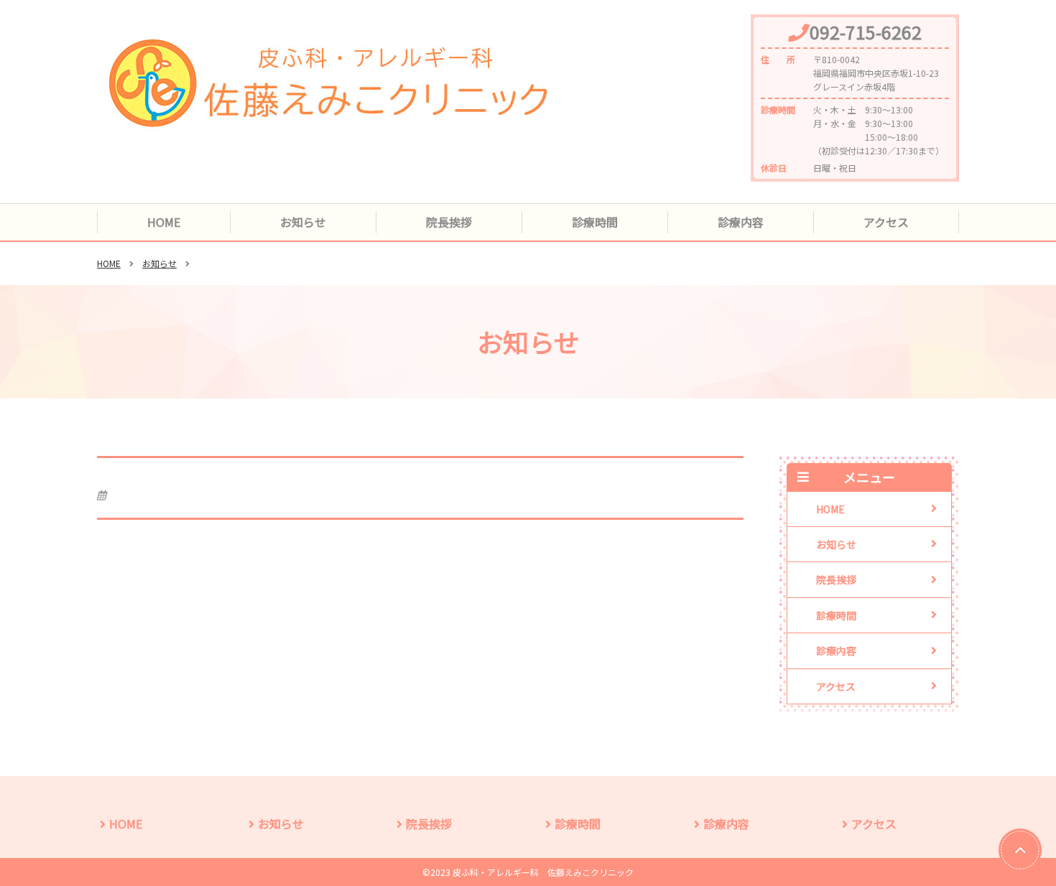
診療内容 (741, 221)
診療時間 (595, 221)
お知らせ (303, 221)
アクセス (886, 221)
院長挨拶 (449, 221)
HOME (163, 221)
